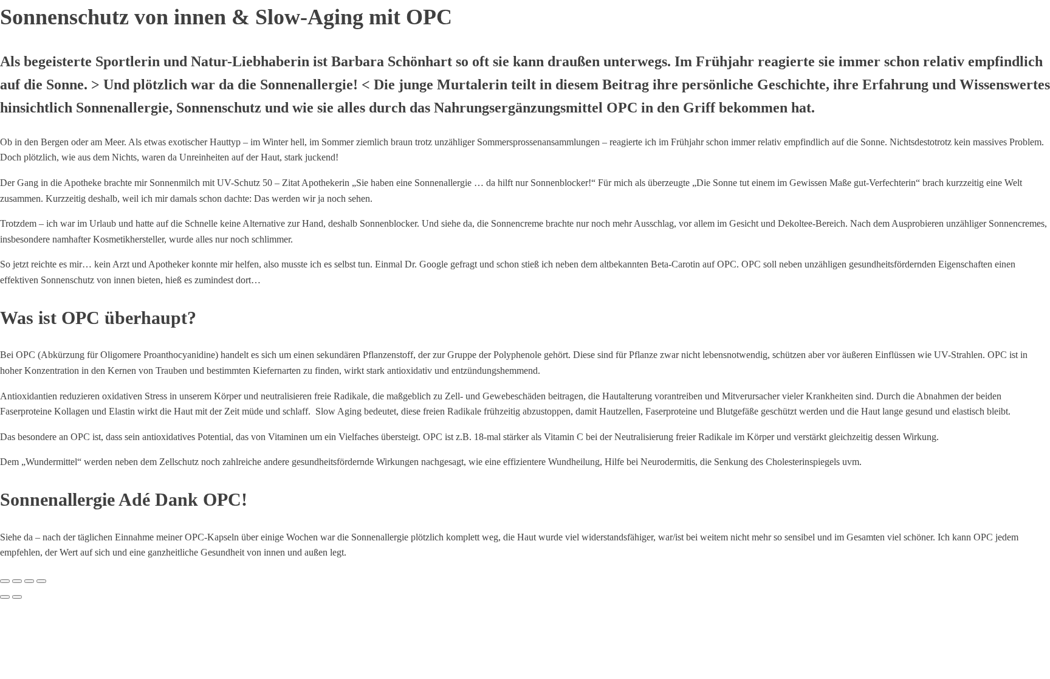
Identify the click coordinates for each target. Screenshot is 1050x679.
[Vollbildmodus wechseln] (17, 581)
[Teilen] (29, 581)
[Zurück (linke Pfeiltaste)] (5, 597)
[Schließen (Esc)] (41, 581)
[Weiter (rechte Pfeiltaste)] (17, 597)
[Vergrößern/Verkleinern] (5, 581)
